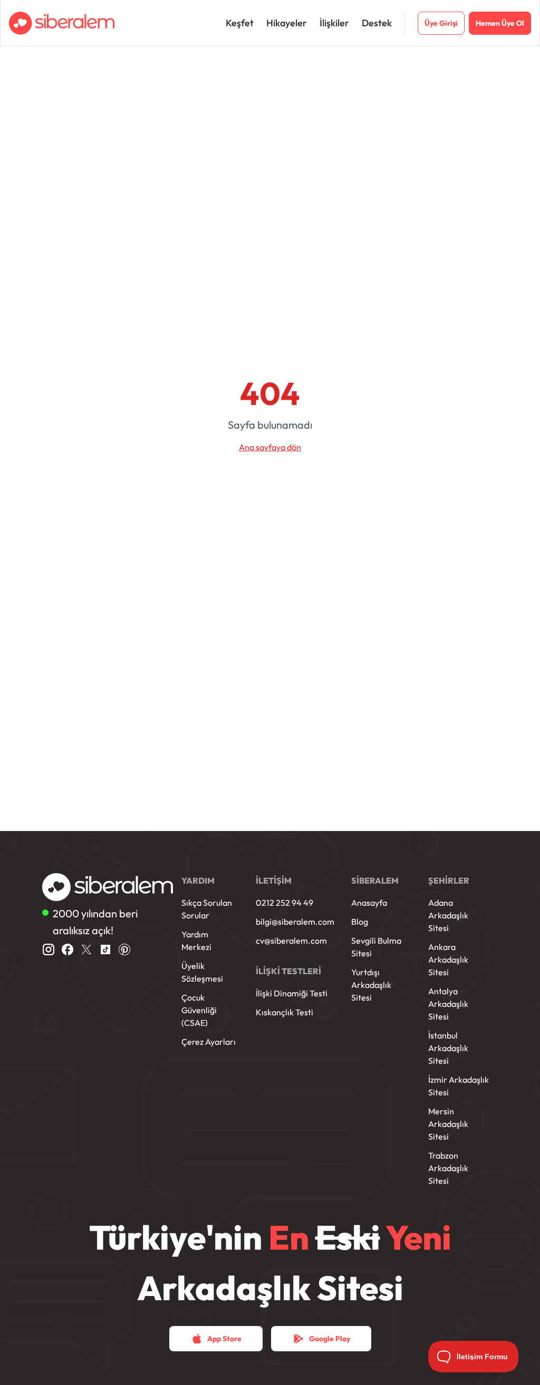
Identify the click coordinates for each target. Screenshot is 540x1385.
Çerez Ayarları (208, 1041)
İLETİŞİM (274, 880)
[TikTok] (105, 949)
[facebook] (67, 949)
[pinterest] (124, 949)
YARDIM (198, 880)
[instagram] (48, 949)
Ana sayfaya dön (270, 447)
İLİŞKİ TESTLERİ (288, 971)
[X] (86, 949)
